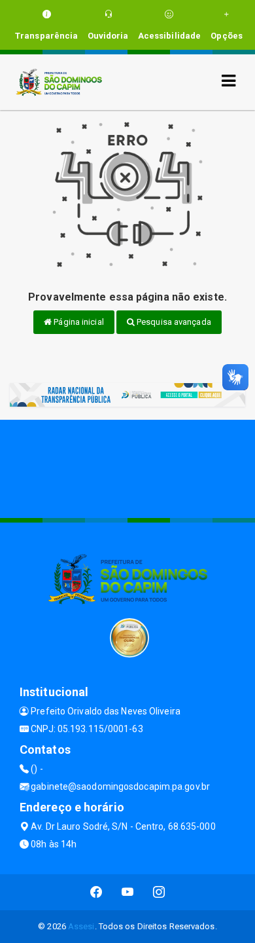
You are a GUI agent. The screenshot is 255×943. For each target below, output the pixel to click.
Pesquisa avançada (173, 322)
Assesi (81, 926)
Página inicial (78, 322)
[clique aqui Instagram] (159, 892)
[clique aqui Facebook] (96, 892)
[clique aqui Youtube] (127, 892)
